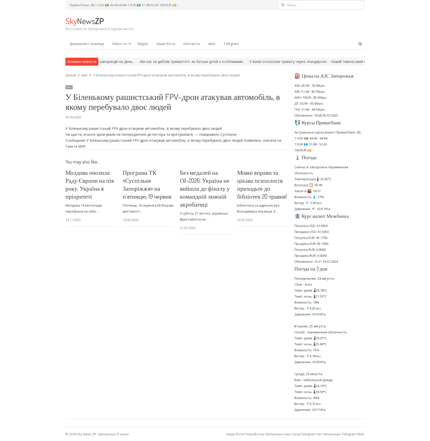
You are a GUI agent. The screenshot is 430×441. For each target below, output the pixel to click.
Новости (119, 43)
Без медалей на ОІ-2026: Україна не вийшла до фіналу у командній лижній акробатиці (205, 188)
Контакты (191, 43)
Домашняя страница (86, 43)
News (84, 20)
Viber (361, 434)
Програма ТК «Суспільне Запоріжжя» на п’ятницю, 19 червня (147, 184)
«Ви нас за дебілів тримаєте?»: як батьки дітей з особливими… (175, 61)
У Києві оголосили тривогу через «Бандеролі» (271, 61)
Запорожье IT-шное (113, 434)
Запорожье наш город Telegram (290, 434)
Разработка (255, 434)
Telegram (231, 43)
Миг (69, 87)
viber (211, 43)
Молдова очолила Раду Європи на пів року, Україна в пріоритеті (89, 184)
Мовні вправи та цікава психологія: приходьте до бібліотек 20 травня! (262, 184)
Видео (142, 43)
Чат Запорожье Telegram (336, 434)
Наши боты (165, 43)
